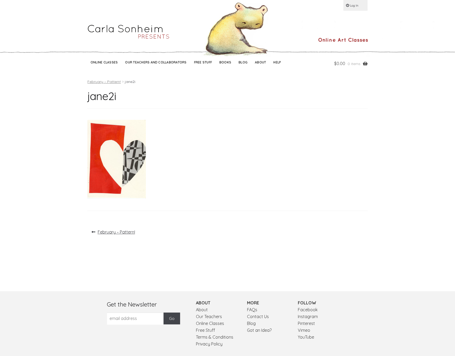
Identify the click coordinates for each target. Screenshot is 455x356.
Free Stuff (203, 62)
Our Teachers (209, 316)
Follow (307, 302)
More (253, 302)
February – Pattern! (104, 81)
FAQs (252, 309)
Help (277, 62)
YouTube (306, 337)
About (260, 62)
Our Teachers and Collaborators (155, 62)
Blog (243, 62)
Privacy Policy (209, 344)
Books (225, 62)
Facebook (308, 309)
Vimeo (304, 330)
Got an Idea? (259, 330)
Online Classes (104, 62)
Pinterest (306, 323)
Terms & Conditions (214, 337)
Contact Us (258, 316)
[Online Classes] (343, 40)
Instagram (308, 316)
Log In (354, 5)
